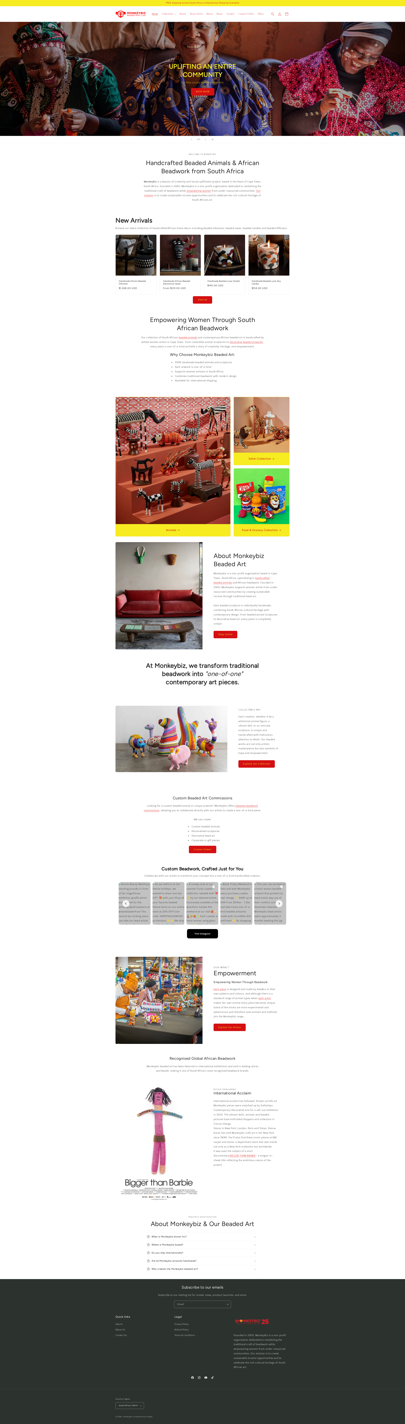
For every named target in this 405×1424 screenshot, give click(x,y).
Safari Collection (260, 459)
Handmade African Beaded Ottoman (132, 282)
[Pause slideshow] (213, 139)
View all (202, 299)
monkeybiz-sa (129, 1417)
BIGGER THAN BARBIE (243, 1155)
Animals (171, 530)
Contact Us (121, 1335)
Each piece (220, 989)
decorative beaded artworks (246, 342)
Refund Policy (181, 1329)
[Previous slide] (191, 139)
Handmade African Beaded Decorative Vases (176, 282)
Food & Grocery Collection (260, 530)
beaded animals (188, 337)
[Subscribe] (227, 1304)
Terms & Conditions (184, 1335)
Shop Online (225, 634)
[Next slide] (205, 139)
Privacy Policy (181, 1324)
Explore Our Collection (256, 763)
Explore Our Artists (229, 1027)
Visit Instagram (202, 933)
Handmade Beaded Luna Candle (223, 281)
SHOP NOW (202, 95)
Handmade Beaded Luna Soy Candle (266, 282)
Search (119, 1324)
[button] (169, 14)
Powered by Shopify (144, 1417)
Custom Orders (203, 849)
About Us (120, 1329)
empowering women (199, 190)
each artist (264, 998)
